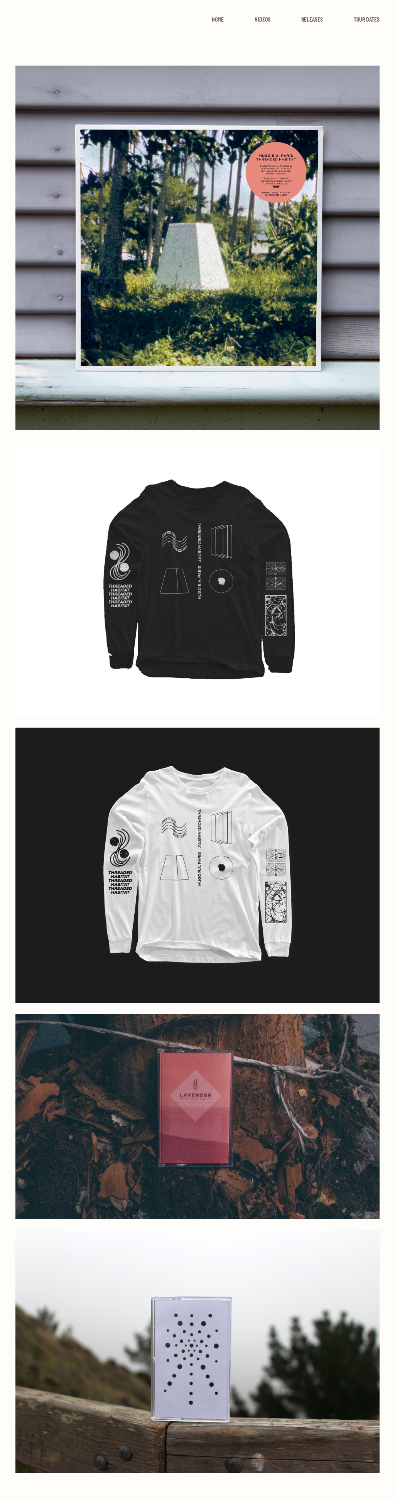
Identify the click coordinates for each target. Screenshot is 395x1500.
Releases (312, 19)
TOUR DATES (367, 19)
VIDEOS (262, 19)
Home (218, 19)
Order (197, 265)
